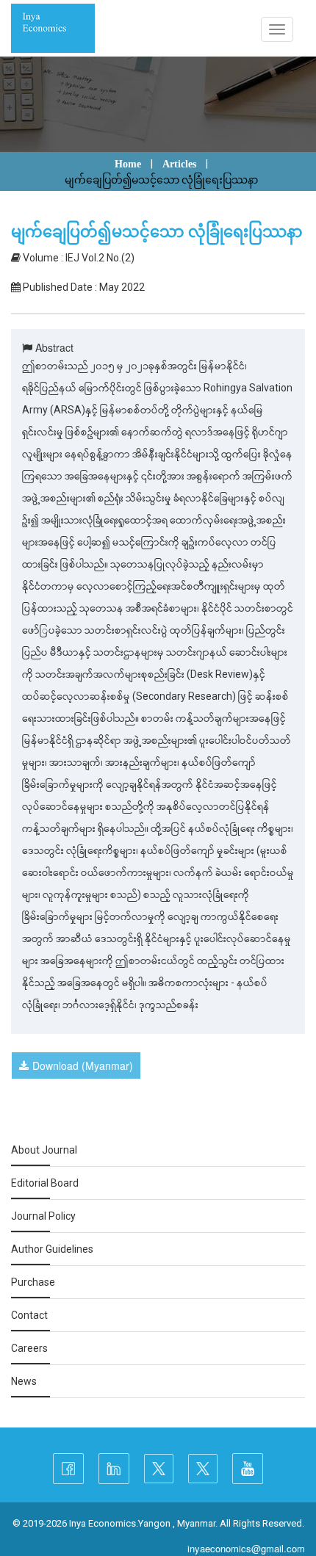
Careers (29, 1348)
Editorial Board (45, 1183)
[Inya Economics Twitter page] (158, 1468)
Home (128, 164)
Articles (179, 164)
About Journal (44, 1150)
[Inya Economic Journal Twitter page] (203, 1468)
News (24, 1381)
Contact (29, 1315)
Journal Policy (43, 1216)
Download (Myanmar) (82, 1065)
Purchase (33, 1282)
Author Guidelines (52, 1249)
